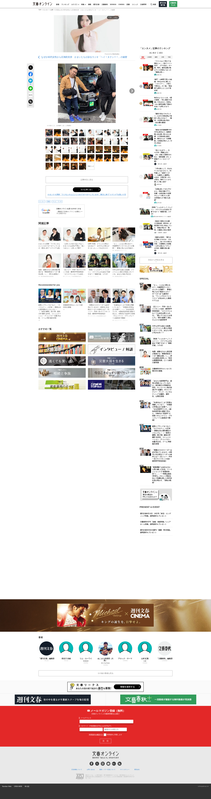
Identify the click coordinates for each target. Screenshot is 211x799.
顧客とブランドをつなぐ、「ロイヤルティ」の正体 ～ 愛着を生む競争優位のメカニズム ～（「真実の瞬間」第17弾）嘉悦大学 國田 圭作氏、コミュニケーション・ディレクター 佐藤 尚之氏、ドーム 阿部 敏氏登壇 (49, 312)
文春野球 (143, 4)
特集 (82, 4)
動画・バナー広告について (107, 769)
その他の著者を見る (105, 673)
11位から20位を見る (156, 260)
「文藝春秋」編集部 (162, 232)
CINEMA (121, 4)
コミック (135, 4)
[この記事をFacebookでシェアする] (30, 74)
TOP (39, 10)
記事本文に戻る (87, 180)
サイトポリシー (124, 769)
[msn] (114, 764)
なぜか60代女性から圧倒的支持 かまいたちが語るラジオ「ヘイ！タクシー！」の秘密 (84, 57)
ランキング (65, 4)
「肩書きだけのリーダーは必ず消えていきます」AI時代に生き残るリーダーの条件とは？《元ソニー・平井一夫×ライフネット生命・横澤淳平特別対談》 (99, 310)
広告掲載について (76, 769)
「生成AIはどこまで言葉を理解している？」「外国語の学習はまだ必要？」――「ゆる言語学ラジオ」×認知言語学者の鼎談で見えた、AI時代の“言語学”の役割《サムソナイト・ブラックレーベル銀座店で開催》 (123, 312)
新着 (57, 4)
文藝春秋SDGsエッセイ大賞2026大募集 (73, 307)
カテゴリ (74, 4)
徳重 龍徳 (159, 184)
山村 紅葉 (159, 202)
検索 (154, 4)
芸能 (48, 201)
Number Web (6, 786)
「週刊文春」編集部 (162, 164)
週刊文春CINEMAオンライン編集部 (162, 216)
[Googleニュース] (108, 764)
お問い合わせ (91, 769)
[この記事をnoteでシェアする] (30, 95)
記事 (52, 10)
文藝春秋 (105, 4)
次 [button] (132, 91)
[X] (97, 764)
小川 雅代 (159, 125)
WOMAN (113, 4)
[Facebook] (92, 764)
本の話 (27, 786)
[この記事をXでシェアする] (30, 68)
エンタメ (45, 10)
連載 (89, 4)
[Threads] (103, 764)
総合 (161, 53)
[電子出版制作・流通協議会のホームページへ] (80, 776)
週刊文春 (96, 4)
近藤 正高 (159, 74)
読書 (128, 4)
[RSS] (120, 764)
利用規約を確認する (96, 734)
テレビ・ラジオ (57, 201)
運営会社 (137, 769)
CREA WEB (18, 786)
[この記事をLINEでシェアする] (30, 89)
